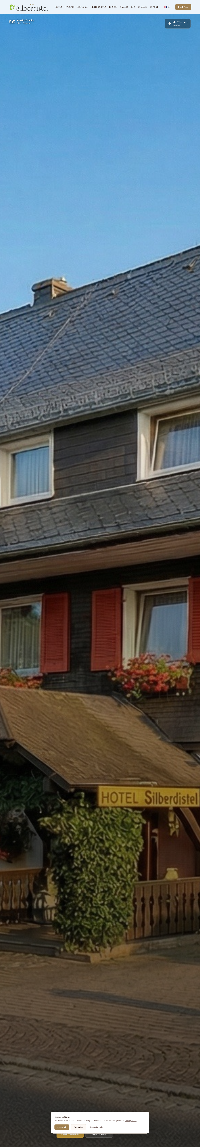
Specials (70, 7)
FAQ (133, 7)
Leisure (113, 7)
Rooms (59, 7)
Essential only (96, 1127)
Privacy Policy (131, 1120)
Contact (142, 7)
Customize (78, 1127)
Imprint (154, 7)
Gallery (124, 7)
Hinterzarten (99, 7)
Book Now (183, 7)
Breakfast (83, 7)
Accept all (61, 1127)
